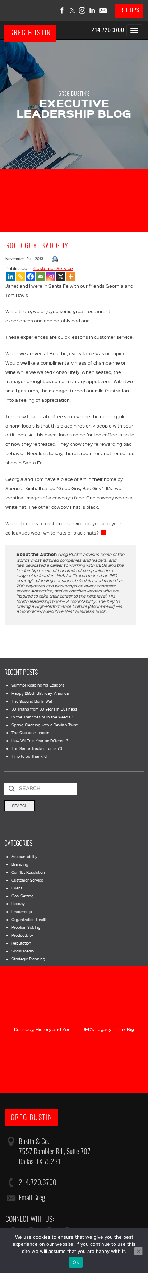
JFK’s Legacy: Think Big (108, 1029)
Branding (19, 864)
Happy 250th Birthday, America (40, 693)
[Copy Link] (20, 276)
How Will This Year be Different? (39, 740)
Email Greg (32, 1198)
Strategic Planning (28, 958)
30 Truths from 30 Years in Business (44, 709)
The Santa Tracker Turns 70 (36, 748)
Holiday (18, 903)
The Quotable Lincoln (30, 732)
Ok (76, 1262)
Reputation (21, 943)
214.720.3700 (107, 30)
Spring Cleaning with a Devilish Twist (44, 724)
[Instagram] (50, 276)
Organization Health (29, 919)
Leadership (21, 911)
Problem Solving (26, 927)
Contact (102, 10)
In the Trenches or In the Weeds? (42, 717)
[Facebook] (30, 276)
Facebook (62, 10)
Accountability (24, 856)
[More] (70, 276)
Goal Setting (22, 895)
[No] (138, 1251)
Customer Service (53, 268)
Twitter (72, 10)
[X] (60, 276)
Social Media (22, 950)
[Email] (40, 276)
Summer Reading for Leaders (37, 685)
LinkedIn (92, 10)
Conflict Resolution (28, 872)
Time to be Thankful (29, 756)
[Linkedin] (10, 276)
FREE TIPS (128, 10)
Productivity (22, 935)
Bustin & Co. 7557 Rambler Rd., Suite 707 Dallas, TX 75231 (55, 1152)
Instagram (82, 10)
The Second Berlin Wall (31, 701)
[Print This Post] (55, 258)
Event (16, 888)
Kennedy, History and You (42, 1029)
